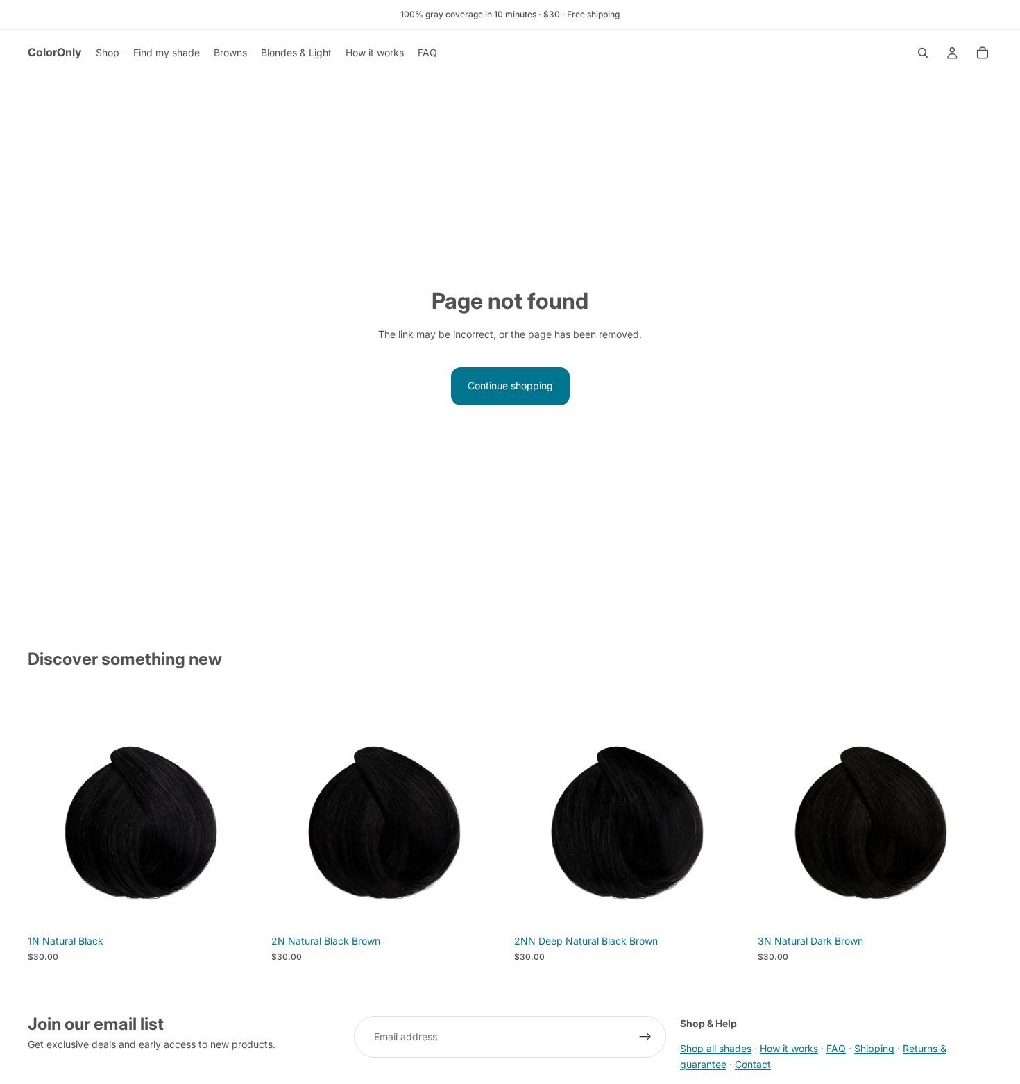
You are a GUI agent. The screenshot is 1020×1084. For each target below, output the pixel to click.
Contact (753, 1064)
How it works (789, 1049)
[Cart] (982, 52)
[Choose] (241, 907)
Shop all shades (715, 1049)
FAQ (836, 1049)
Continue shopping (510, 385)
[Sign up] (645, 1036)
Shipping (874, 1049)
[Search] (923, 52)
